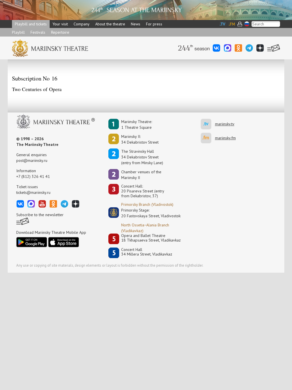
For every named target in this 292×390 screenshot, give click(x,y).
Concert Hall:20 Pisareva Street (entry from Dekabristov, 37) (142, 191)
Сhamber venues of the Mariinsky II (141, 174)
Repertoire (60, 32)
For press (154, 24)
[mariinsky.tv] (208, 124)
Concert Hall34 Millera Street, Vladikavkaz (146, 252)
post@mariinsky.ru (31, 160)
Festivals (38, 32)
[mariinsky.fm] (208, 138)
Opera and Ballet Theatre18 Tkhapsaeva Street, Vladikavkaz (151, 238)
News (135, 24)
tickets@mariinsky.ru (33, 192)
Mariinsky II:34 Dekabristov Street (140, 139)
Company (82, 24)
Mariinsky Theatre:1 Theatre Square (136, 124)
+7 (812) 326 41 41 (33, 176)
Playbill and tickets (31, 24)
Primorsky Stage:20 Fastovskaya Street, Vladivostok (147, 213)
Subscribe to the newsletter (40, 214)
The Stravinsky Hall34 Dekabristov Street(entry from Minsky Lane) (142, 157)
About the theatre (110, 24)
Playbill (18, 32)
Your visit (60, 24)
